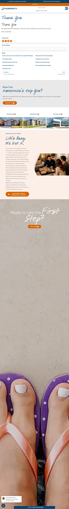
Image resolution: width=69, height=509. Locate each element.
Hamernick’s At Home (13, 133)
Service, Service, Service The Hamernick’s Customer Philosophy (17, 55)
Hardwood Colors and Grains (42, 59)
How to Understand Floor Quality (43, 65)
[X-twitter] (6, 41)
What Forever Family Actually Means (44, 55)
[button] (5, 38)
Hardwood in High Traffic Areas (9, 62)
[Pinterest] (11, 41)
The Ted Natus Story (7, 59)
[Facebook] (3, 41)
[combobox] (34, 48)
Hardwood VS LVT (6, 68)
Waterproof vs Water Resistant (43, 62)
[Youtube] (8, 41)
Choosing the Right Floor (8, 65)
